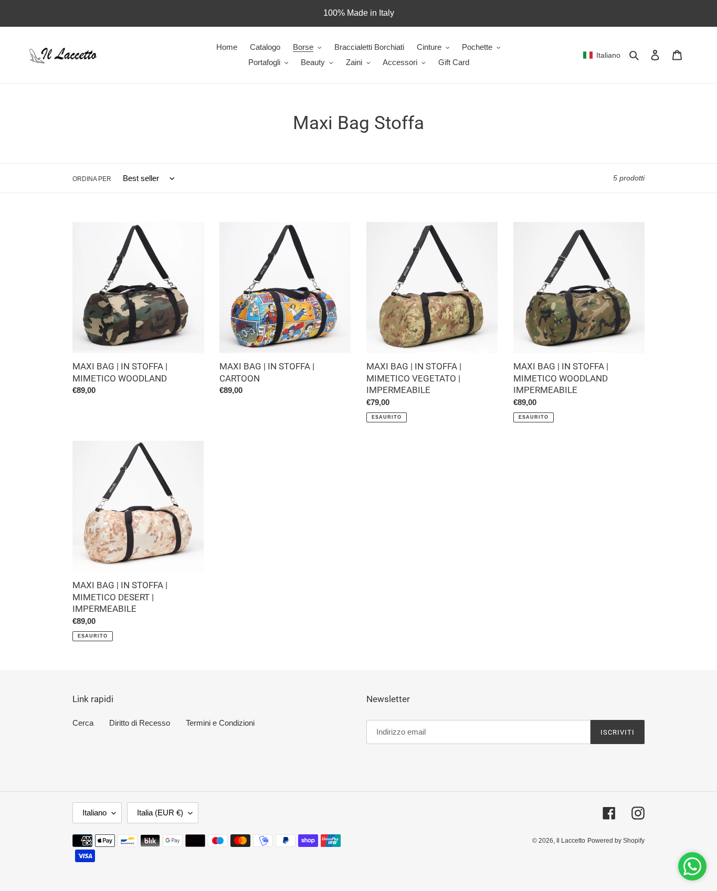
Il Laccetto (570, 840)
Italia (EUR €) (160, 812)
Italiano (94, 812)
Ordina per (91, 179)
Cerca (82, 722)
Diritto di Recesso (139, 722)
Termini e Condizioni (220, 722)
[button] (602, 55)
